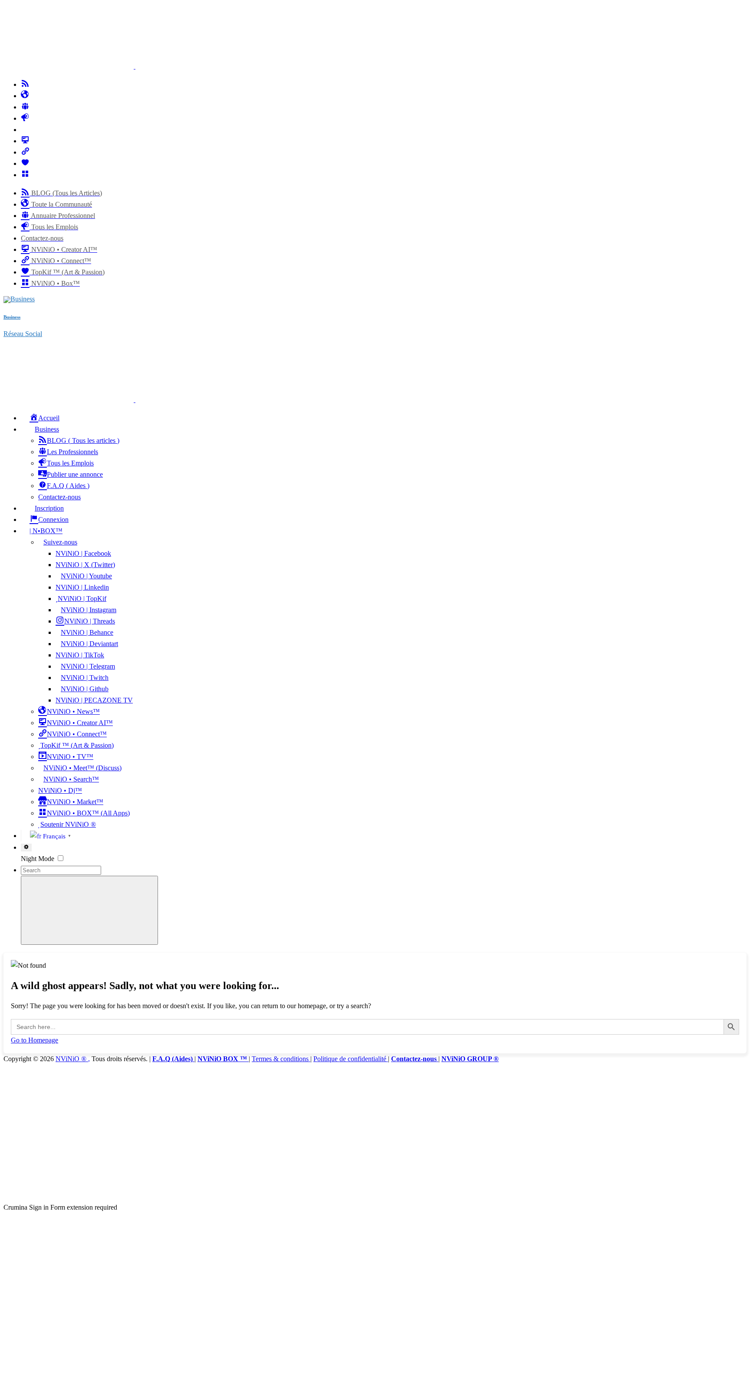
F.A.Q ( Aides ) (68, 485)
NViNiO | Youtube (86, 576)
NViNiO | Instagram (88, 610)
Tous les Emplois (70, 463)
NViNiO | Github (85, 689)
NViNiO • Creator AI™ (80, 722)
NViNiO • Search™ (71, 779)
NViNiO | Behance (87, 632)
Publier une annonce (75, 474)
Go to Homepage (34, 1040)
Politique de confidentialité (350, 1058)
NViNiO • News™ (73, 711)
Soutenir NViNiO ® (68, 824)
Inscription (49, 508)
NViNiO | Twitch (85, 677)
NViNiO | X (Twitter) (85, 564)
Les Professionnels (72, 451)
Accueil (48, 418)
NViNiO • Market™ (75, 801)
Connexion (53, 519)
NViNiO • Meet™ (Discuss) (82, 768)
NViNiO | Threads (89, 621)
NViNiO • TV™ (70, 756)
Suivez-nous (60, 542)
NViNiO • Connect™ (77, 734)
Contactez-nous (59, 497)
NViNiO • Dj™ (60, 790)
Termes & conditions (281, 1058)
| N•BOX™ (46, 530)
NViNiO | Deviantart (89, 643)
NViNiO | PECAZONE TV (94, 700)
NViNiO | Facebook (83, 553)
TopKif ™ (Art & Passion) (77, 745)
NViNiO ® (72, 1058)
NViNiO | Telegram (88, 666)
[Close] (68, 1196)
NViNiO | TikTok (80, 655)
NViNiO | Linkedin (82, 587)
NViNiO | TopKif (82, 598)
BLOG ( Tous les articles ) (83, 440)
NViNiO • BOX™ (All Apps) (88, 813)
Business (47, 429)
